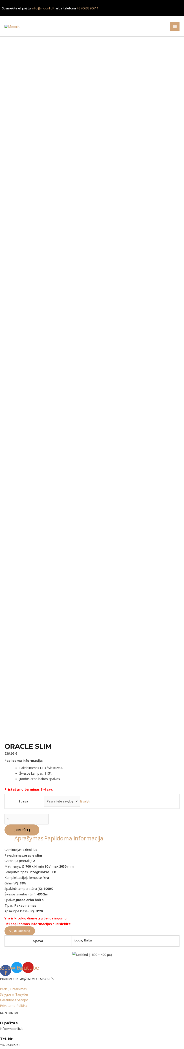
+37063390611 (88, 8)
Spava (23, 801)
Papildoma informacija (73, 838)
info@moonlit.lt (43, 8)
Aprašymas (28, 838)
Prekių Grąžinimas (13, 989)
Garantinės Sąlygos (14, 1000)
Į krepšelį (21, 830)
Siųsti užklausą (20, 931)
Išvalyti (85, 801)
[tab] (28, 838)
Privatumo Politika (13, 1005)
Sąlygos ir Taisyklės (14, 994)
